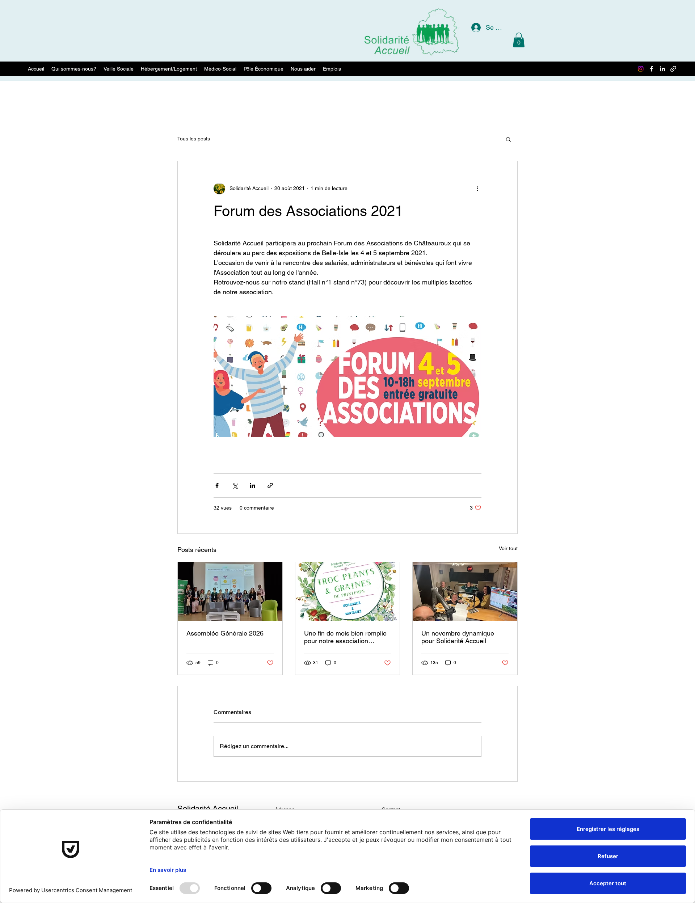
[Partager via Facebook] (217, 485)
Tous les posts (193, 139)
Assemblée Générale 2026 (225, 633)
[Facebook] (651, 68)
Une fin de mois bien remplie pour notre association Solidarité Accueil (345, 637)
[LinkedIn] (662, 68)
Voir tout (508, 548)
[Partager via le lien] (270, 485)
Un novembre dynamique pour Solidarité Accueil (457, 637)
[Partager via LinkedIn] (252, 485)
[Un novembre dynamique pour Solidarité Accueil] (465, 591)
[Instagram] (640, 68)
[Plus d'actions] (477, 188)
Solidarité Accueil (207, 808)
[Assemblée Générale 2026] (230, 591)
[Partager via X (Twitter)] (234, 485)
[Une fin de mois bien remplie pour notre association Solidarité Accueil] (347, 591)
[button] (519, 40)
